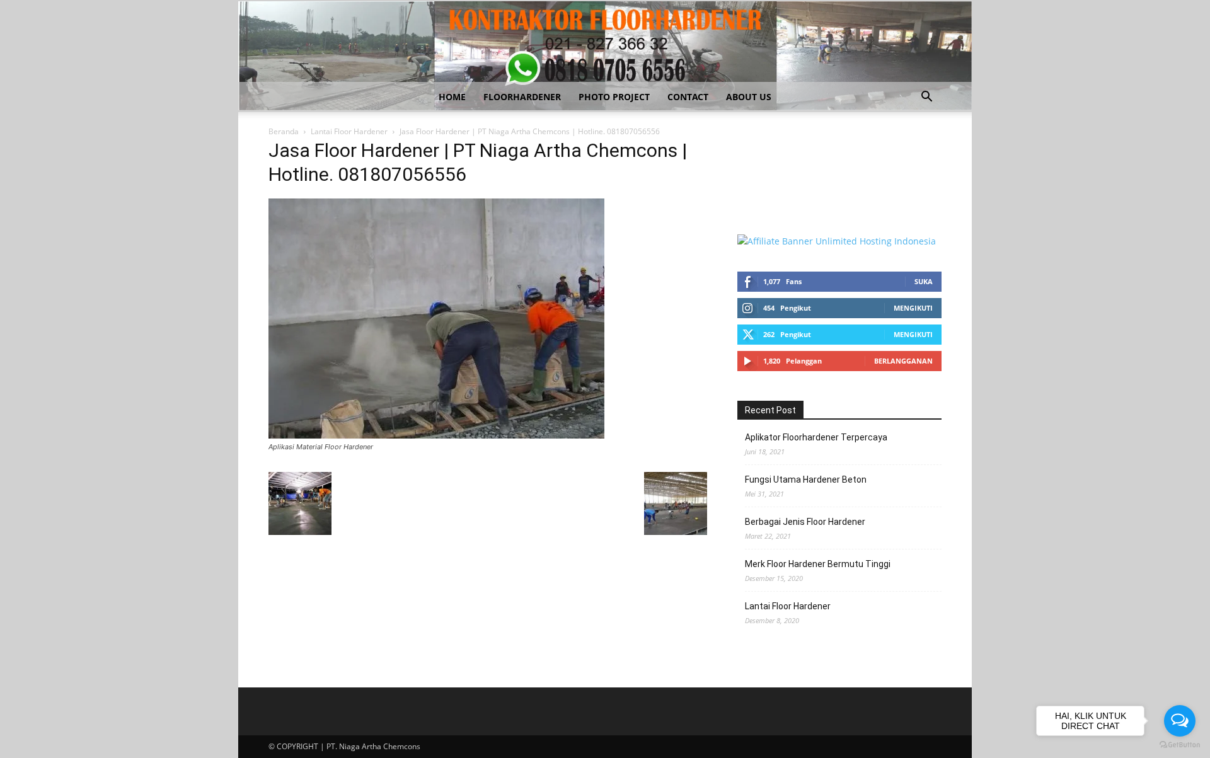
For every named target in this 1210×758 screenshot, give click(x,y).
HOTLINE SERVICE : (778, 151)
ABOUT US (748, 97)
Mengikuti (913, 308)
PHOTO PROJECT (614, 97)
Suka (923, 281)
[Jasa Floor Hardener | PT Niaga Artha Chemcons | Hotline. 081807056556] (436, 435)
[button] (926, 98)
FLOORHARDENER (522, 97)
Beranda (283, 131)
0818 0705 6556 (770, 164)
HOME (452, 97)
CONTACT (687, 97)
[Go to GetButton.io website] (1180, 745)
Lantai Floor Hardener (349, 131)
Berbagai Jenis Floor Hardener (805, 522)
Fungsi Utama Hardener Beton (806, 479)
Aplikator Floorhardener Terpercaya (816, 437)
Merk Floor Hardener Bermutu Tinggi (817, 564)
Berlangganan (903, 360)
